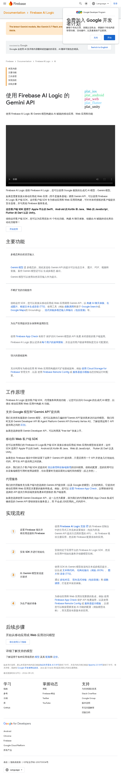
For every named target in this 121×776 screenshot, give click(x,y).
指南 (6, 688)
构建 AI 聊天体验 (95, 303)
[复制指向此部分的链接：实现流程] (28, 513)
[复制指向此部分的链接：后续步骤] (28, 627)
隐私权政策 (15, 762)
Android (7, 731)
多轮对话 (65, 579)
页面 (72, 526)
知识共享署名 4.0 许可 (49, 665)
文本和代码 (68, 570)
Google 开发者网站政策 (27, 668)
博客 (45, 688)
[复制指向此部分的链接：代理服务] (21, 479)
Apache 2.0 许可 (95, 665)
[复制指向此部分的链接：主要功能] (28, 242)
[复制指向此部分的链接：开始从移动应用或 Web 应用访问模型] (58, 635)
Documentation (14, 13)
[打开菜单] (5, 3)
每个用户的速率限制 (52, 342)
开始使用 (14, 229)
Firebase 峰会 (49, 693)
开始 (109, 37)
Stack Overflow (89, 693)
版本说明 (86, 703)
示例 (6, 698)
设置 (83, 488)
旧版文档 (86, 712)
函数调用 (69, 306)
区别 (23, 425)
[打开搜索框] (80, 3)
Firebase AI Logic (42, 13)
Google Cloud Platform (14, 745)
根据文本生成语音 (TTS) (32, 306)
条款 (6, 762)
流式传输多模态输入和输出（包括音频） (66, 310)
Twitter (46, 698)
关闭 (96, 37)
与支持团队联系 (89, 688)
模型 (17, 267)
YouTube (46, 703)
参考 (6, 693)
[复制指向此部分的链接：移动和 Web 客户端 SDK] (41, 439)
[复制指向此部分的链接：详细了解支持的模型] (35, 651)
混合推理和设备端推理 (59, 467)
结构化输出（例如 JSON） (91, 570)
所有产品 (8, 750)
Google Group (88, 698)
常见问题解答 (88, 707)
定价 (55, 657)
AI (55, 61)
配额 (47, 657)
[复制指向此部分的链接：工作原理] (28, 392)
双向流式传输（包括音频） (86, 579)
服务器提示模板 (81, 372)
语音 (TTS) (65, 573)
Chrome (7, 736)
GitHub (7, 707)
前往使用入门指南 (18, 642)
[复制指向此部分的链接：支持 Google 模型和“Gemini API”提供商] (63, 412)
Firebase (10, 61)
